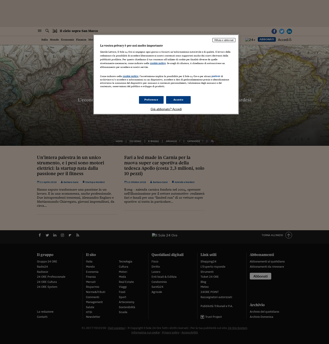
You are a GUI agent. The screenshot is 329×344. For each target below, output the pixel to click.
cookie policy (158, 63)
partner (216, 76)
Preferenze (151, 99)
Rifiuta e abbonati (223, 40)
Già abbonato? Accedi (166, 109)
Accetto (178, 99)
